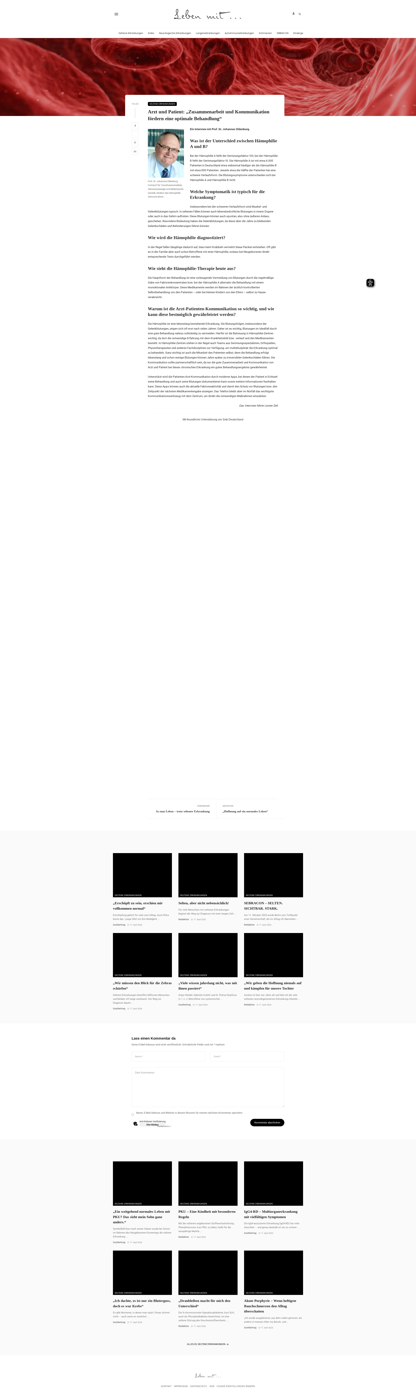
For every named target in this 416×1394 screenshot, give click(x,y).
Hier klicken (152, 1124)
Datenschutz (198, 1386)
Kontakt (166, 1386)
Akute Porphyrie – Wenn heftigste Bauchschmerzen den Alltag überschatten (270, 1306)
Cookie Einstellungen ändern (236, 1386)
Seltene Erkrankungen (131, 33)
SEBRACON (282, 33)
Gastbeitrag (119, 924)
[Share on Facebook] (135, 125)
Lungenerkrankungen (208, 33)
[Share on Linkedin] (135, 151)
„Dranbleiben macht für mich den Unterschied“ (204, 1303)
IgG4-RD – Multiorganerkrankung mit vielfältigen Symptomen (271, 1214)
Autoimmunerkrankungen (239, 33)
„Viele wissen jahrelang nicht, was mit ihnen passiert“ (207, 985)
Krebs (151, 33)
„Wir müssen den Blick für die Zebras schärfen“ (142, 985)
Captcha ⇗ (164, 1126)
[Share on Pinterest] (135, 142)
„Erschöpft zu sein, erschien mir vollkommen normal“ (138, 905)
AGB (211, 1386)
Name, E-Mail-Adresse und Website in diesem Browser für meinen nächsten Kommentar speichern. (189, 1112)
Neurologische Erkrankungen (175, 33)
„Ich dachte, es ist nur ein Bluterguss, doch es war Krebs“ (142, 1303)
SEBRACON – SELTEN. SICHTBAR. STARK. (263, 905)
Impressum (181, 1386)
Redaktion (183, 919)
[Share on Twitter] (135, 134)
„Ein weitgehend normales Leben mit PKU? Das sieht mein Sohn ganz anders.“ (141, 1217)
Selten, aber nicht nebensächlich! (203, 903)
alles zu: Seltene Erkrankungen (206, 1344)
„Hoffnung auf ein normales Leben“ (245, 811)
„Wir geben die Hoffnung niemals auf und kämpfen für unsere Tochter (272, 985)
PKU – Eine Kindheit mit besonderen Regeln (206, 1214)
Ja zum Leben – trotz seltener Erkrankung (183, 811)
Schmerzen (265, 33)
